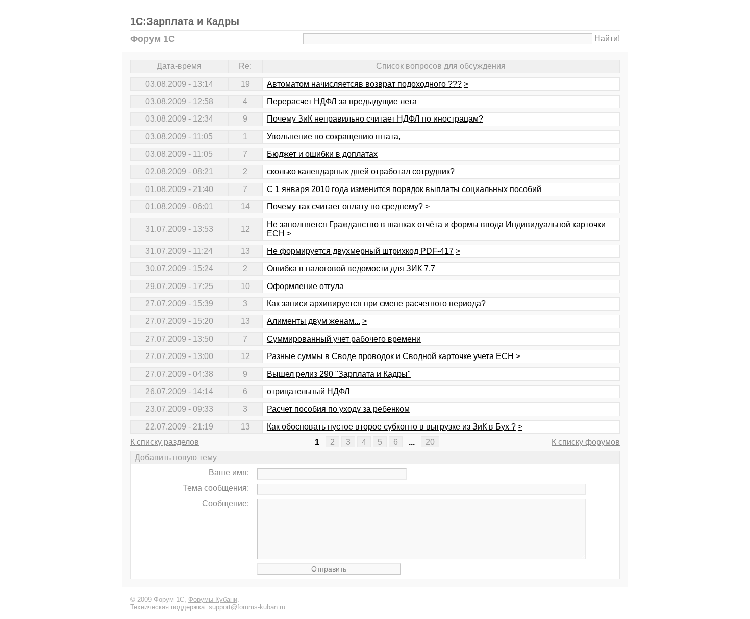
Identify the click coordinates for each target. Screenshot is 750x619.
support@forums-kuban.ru (247, 607)
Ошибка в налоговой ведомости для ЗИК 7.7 (351, 268)
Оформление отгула (305, 286)
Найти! (607, 38)
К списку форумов (586, 442)
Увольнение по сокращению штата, (334, 136)
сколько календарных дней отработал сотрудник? (361, 171)
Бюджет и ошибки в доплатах (322, 154)
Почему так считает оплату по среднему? (345, 206)
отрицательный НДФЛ (308, 391)
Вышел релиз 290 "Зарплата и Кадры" (339, 374)
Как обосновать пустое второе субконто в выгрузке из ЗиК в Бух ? (391, 426)
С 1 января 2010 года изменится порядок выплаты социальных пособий (404, 189)
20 (430, 442)
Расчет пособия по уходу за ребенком (338, 408)
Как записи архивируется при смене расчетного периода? (376, 303)
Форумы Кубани (212, 599)
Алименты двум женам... (313, 321)
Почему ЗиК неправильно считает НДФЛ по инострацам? (375, 118)
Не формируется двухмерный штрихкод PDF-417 (360, 251)
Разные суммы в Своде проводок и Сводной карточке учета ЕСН (390, 356)
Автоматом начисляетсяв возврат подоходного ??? (364, 84)
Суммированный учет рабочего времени (344, 339)
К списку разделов (164, 442)
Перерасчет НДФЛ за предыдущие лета (342, 101)
